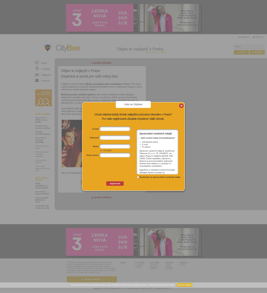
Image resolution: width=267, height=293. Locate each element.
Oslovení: (94, 137)
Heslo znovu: (92, 155)
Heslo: (96, 146)
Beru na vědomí (184, 285)
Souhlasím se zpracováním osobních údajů (159, 177)
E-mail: (95, 129)
